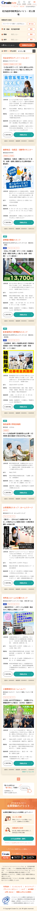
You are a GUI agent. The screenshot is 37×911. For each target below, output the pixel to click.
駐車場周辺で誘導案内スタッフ (15, 332)
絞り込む (31, 24)
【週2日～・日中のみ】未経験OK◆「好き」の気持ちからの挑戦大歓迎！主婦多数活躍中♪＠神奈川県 (18, 522)
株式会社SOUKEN (8, 152)
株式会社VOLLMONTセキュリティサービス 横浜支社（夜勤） (18, 244)
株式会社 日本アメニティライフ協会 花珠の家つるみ (18, 601)
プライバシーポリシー (10, 889)
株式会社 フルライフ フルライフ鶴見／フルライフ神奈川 (18, 693)
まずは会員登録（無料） (18, 839)
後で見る (8, 134)
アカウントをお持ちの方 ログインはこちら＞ (18, 843)
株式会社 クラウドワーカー (10, 61)
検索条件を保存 (27, 45)
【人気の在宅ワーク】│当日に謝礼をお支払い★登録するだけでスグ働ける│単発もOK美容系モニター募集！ (18, 69)
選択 (31, 29)
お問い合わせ (9, 892)
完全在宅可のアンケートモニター (16, 58)
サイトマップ (29, 886)
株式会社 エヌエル (8, 427)
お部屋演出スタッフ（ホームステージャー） (18, 509)
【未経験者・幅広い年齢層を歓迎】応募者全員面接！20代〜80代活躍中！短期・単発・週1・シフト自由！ (18, 345)
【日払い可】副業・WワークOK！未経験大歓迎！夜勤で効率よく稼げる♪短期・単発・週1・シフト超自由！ (18, 253)
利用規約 (6, 886)
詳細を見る (23, 135)
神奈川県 (22, 6)
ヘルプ (23, 889)
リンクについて (17, 886)
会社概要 (31, 889)
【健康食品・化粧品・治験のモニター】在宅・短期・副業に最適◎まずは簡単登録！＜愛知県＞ (18, 161)
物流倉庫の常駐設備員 (12, 424)
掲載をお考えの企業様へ (24, 892)
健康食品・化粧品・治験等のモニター (18, 150)
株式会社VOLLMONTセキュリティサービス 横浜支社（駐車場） (18, 336)
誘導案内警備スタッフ (12, 240)
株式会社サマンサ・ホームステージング (14, 513)
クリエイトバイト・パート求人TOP (10, 6)
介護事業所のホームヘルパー (14, 689)
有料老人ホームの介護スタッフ (15, 598)
